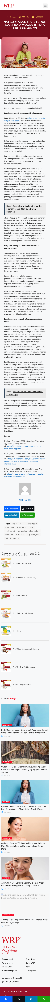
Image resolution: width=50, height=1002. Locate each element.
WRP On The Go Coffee (22, 685)
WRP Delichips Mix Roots (23, 613)
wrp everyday (33, 535)
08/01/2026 (6, 926)
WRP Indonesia (12, 538)
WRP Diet (20, 535)
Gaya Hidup (30, 959)
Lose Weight (8, 915)
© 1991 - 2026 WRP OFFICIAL (16, 991)
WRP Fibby (17, 631)
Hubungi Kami (31, 971)
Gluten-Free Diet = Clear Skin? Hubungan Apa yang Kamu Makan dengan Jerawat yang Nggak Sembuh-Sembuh (24, 770)
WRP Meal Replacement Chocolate (26, 649)
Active (6, 801)
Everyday (13, 17)
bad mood (16, 524)
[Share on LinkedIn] (31, 999)
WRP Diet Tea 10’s (20, 595)
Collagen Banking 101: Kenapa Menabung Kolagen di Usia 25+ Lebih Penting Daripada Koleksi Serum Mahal (24, 846)
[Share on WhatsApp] (44, 999)
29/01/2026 (6, 852)
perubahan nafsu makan (29, 531)
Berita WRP (30, 963)
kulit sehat (10, 531)
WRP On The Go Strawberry (24, 667)
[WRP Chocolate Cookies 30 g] (6, 581)
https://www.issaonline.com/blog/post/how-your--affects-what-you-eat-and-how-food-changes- (24, 461)
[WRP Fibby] (6, 635)
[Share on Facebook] (6, 999)
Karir (27, 967)
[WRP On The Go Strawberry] (6, 671)
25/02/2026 (7, 736)
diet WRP (21, 527)
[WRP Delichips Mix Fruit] (6, 567)
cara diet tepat (30, 524)
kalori (31, 527)
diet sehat (10, 527)
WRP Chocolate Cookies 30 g (24, 577)
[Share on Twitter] (18, 999)
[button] (45, 5)
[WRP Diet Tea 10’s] (6, 599)
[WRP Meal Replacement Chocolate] (6, 653)
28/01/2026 (6, 889)
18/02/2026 (6, 775)
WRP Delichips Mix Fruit (22, 563)
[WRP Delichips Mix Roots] (6, 617)
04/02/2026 (7, 812)
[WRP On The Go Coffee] (6, 689)
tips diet (9, 535)
